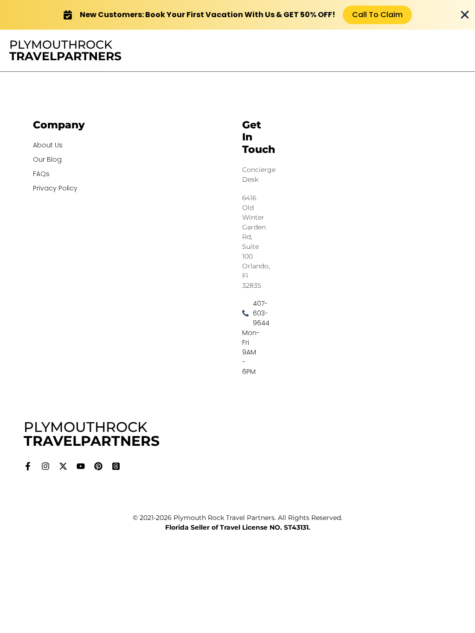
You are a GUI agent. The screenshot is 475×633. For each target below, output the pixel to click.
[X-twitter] (63, 466)
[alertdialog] (237, 15)
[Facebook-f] (28, 466)
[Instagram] (45, 466)
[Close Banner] (464, 14)
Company (59, 125)
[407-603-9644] (243, 313)
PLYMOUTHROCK (65, 50)
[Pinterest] (98, 466)
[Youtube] (81, 466)
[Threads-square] (116, 466)
